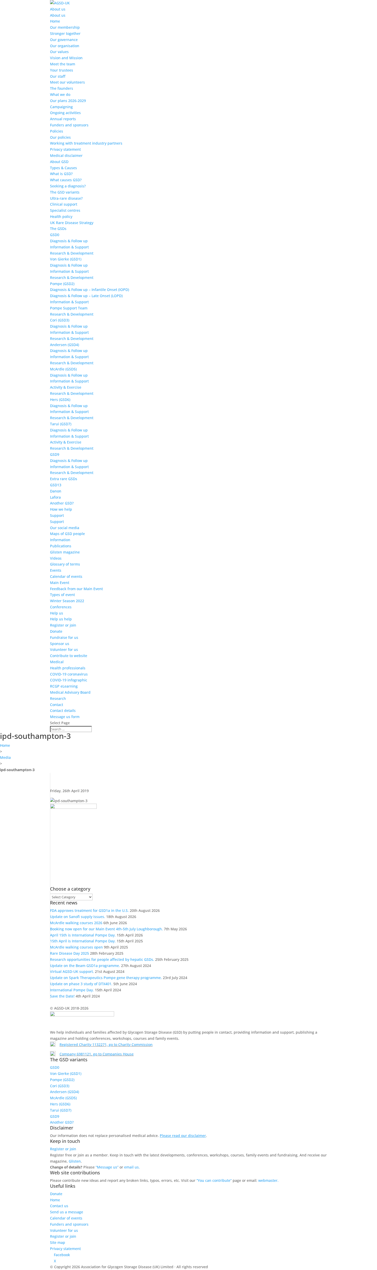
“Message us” (107, 1167)
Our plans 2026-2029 (68, 100)
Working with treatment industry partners (86, 143)
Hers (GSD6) (60, 399)
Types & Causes (63, 167)
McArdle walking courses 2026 (76, 922)
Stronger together (65, 33)
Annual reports (63, 118)
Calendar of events (66, 576)
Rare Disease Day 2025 (69, 953)
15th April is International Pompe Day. (83, 941)
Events (55, 570)
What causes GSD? (66, 179)
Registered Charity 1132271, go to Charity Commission (106, 1044)
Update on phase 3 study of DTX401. (81, 983)
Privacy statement (65, 149)
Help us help (61, 619)
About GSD (59, 161)
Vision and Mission (66, 57)
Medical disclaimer (66, 155)
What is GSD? (61, 173)
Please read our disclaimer (183, 1135)
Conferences (61, 606)
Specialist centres (65, 210)
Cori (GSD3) (59, 320)
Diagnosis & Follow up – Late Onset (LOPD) (86, 295)
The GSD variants (65, 192)
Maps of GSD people (67, 533)
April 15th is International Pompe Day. (83, 935)
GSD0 (54, 234)
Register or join (63, 625)
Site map (57, 1242)
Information (60, 539)
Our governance (64, 39)
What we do (60, 94)
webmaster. (268, 1180)
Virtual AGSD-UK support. (72, 971)
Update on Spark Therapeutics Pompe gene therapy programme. (106, 977)
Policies (56, 131)
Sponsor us (59, 643)
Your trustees (61, 70)
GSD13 (55, 484)
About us (57, 9)
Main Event (59, 582)
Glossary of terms (65, 564)
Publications (60, 545)
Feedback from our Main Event (76, 588)
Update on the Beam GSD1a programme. (85, 965)
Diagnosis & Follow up (69, 240)
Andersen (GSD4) (64, 344)
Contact (56, 704)
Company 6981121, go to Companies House (96, 1054)
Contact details (63, 710)
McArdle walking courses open (76, 947)
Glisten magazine (65, 552)
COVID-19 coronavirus (69, 674)
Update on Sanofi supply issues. (77, 916)
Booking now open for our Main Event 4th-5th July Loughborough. (106, 928)
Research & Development (71, 253)
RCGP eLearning (64, 686)
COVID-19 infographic (68, 680)
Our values (59, 51)
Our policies (60, 137)
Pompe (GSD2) (62, 283)
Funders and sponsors (69, 125)
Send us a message (66, 1211)
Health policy (61, 216)
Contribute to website (68, 655)
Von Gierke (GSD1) (65, 259)
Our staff (57, 76)
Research (58, 698)
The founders (61, 88)
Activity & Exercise (65, 387)
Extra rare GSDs (63, 478)
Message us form (65, 716)
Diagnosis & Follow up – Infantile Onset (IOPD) (89, 289)
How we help (61, 509)
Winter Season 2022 (67, 600)
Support (57, 515)
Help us (56, 613)
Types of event (62, 594)
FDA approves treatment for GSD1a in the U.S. (89, 910)
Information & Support (69, 247)
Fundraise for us (64, 637)
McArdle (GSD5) (63, 369)
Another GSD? (62, 503)
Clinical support (63, 204)
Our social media (64, 527)
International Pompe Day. (72, 989)
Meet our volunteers (67, 82)
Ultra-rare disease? (66, 198)
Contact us (59, 1205)
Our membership (65, 27)
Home (55, 21)
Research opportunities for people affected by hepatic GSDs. (102, 959)
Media (5, 757)
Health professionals (67, 668)
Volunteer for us (64, 649)
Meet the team (62, 64)
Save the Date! (62, 996)
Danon (55, 491)
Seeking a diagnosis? (68, 186)
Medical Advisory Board (70, 692)
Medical (57, 661)
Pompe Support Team (68, 308)
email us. (132, 1167)
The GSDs (58, 228)
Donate (56, 631)
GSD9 (54, 454)
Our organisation (64, 45)
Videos (56, 558)
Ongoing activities (65, 112)
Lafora (55, 497)
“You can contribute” (214, 1180)
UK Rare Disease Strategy (71, 222)
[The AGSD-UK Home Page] (60, 3)
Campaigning (61, 106)
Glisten (75, 1161)
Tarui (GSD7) (60, 423)
